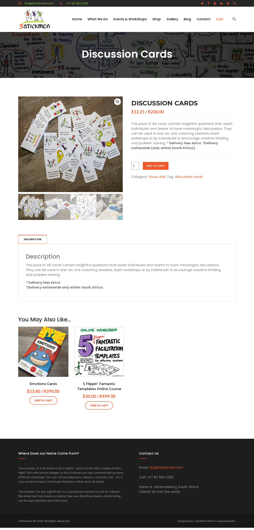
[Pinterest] (226, 3)
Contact (203, 19)
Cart (219, 19)
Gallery (172, 19)
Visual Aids (157, 177)
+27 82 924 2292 (77, 3)
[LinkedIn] (220, 3)
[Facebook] (206, 3)
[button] (117, 101)
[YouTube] (213, 3)
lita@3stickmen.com (39, 3)
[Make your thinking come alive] (41, 19)
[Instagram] (233, 3)
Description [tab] (32, 239)
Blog (187, 19)
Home (77, 19)
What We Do (98, 19)
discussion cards (189, 177)
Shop (156, 19)
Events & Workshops (130, 19)
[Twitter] (201, 3)
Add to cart (155, 165)
